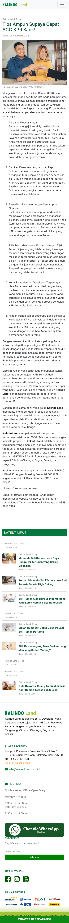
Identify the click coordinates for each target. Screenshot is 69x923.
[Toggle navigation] (61, 4)
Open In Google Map (17, 762)
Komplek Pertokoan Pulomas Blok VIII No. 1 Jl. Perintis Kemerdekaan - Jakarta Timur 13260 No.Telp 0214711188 (34, 738)
